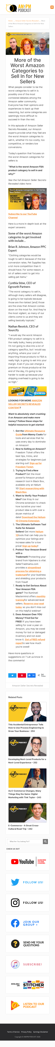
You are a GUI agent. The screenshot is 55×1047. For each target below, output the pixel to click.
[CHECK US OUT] (27, 862)
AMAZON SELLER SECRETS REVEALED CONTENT (25, 404)
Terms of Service (13, 1032)
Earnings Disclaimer (40, 1032)
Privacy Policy (26, 1032)
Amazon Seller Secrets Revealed (27, 685)
